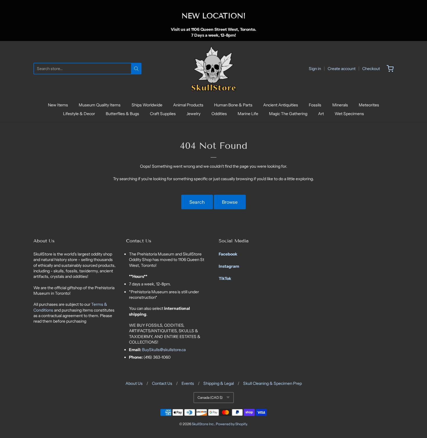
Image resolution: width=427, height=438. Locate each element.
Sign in (315, 68)
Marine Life (248, 113)
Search (197, 202)
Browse (230, 202)
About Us (134, 383)
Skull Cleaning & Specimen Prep (272, 383)
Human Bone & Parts (233, 105)
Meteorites (369, 105)
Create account (342, 68)
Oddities (219, 113)
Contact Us (162, 383)
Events (188, 383)
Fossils (315, 105)
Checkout (371, 68)
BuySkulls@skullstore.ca (164, 349)
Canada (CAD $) (210, 397)
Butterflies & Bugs (122, 113)
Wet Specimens (349, 113)
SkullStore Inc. (203, 424)
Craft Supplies (163, 113)
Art (321, 113)
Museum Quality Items (100, 105)
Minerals (340, 105)
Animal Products (188, 105)
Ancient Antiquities (280, 105)
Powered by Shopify (231, 424)
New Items (58, 105)
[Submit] (136, 68)
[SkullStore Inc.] (213, 68)
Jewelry (193, 113)
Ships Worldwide (147, 105)
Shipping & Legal (218, 383)
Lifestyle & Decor (79, 113)
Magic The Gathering (288, 113)
